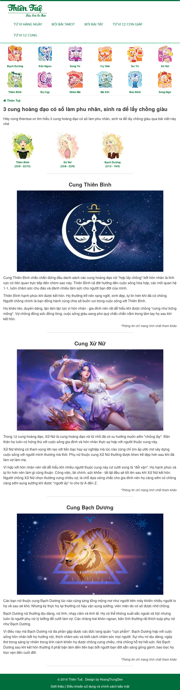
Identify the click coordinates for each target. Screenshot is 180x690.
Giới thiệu (57, 686)
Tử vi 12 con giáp (127, 24)
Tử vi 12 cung (25, 35)
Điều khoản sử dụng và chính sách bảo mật (98, 686)
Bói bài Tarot (63, 24)
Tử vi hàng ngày (28, 24)
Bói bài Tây (94, 24)
